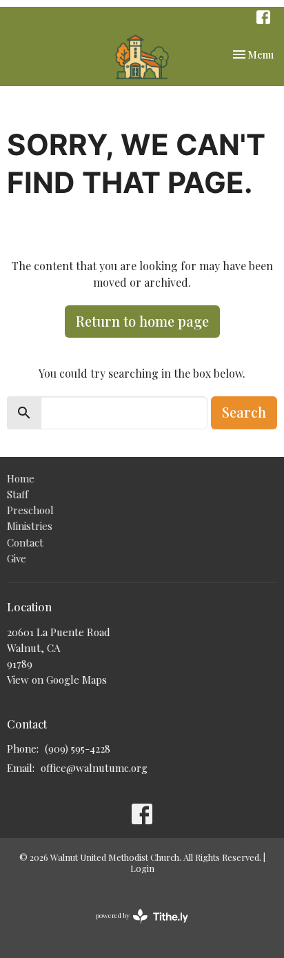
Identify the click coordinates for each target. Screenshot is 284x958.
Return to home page (142, 321)
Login (142, 868)
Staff (17, 494)
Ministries (29, 526)
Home (20, 478)
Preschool (30, 510)
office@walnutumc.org (94, 768)
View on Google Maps (57, 679)
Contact (25, 542)
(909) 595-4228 (77, 748)
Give (16, 558)
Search (244, 411)
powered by (134, 927)
